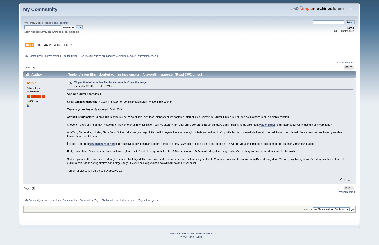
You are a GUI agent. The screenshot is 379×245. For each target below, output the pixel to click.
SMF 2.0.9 (174, 233)
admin (31, 83)
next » (352, 62)
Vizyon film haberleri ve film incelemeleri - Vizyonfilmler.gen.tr (112, 82)
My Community (40, 9)
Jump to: (308, 209)
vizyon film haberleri (102, 143)
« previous (342, 62)
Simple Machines (204, 233)
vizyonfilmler (267, 124)
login (54, 22)
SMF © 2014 (188, 233)
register (64, 22)
